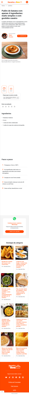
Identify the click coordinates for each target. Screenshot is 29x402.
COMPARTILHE (22, 35)
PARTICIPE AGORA (14, 231)
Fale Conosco (14, 386)
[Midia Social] (6, 377)
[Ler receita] (4, 98)
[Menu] (2, 2)
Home (3, 5)
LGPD (14, 390)
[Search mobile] (27, 2)
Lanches (10, 5)
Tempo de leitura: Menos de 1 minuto (11, 98)
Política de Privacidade (14, 382)
